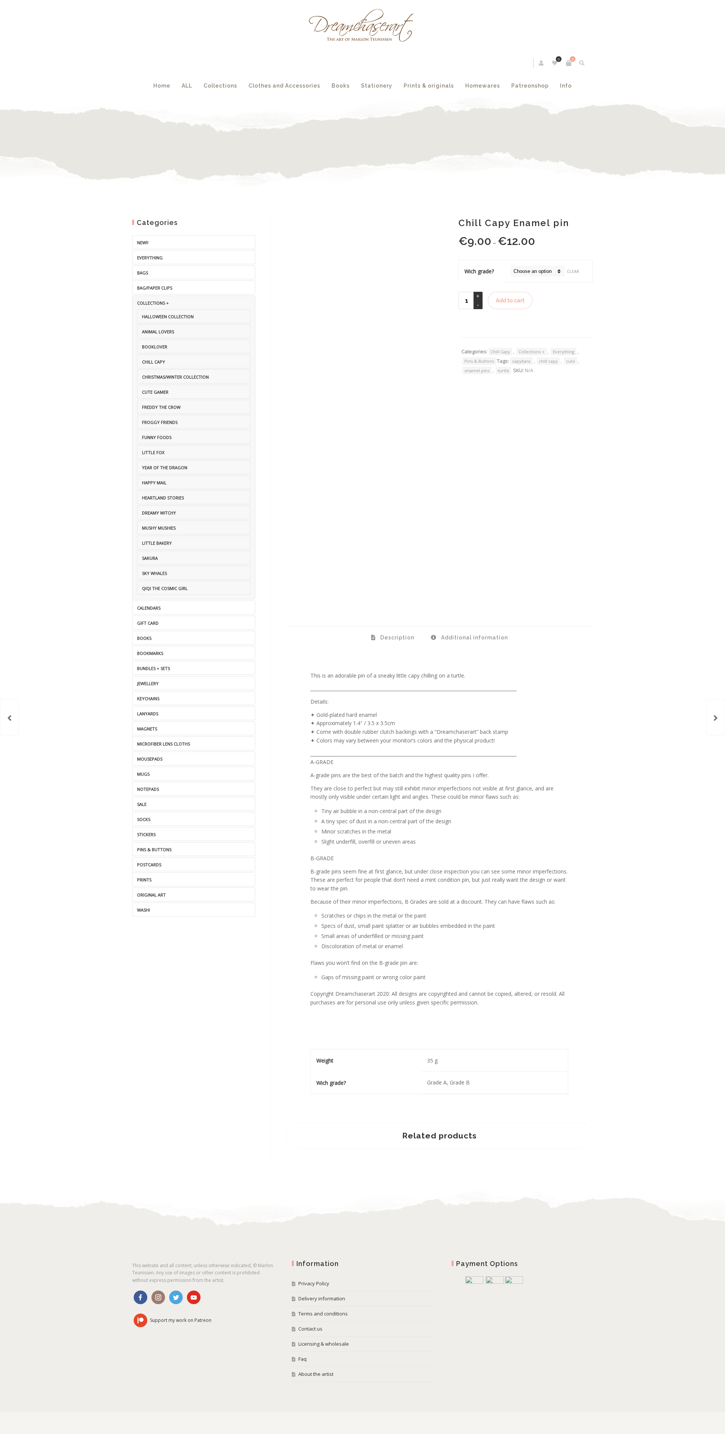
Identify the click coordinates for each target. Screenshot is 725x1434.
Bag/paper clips (154, 288)
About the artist (315, 1374)
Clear (573, 271)
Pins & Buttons (479, 361)
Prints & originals (429, 86)
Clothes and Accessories (284, 86)
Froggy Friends (159, 422)
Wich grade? (479, 271)
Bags (142, 273)
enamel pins (476, 370)
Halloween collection (168, 316)
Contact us (310, 1328)
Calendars (148, 608)
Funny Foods (156, 437)
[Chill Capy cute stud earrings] (715, 717)
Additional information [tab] (474, 638)
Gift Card (148, 623)
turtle (503, 370)
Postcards (149, 864)
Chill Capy (500, 351)
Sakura (150, 558)
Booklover (154, 347)
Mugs (143, 774)
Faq (302, 1358)
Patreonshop (530, 86)
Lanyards (147, 713)
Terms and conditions (323, 1313)
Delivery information (321, 1298)
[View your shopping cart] (568, 63)
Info (566, 86)
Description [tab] (396, 638)
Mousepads (149, 759)
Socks (143, 819)
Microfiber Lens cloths (163, 744)
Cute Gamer (155, 392)
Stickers (146, 834)
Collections (220, 86)
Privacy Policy (313, 1283)
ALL (187, 86)
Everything (563, 351)
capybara (521, 361)
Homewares (482, 86)
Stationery (376, 86)
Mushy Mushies (159, 528)
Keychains (148, 698)
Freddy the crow (161, 407)
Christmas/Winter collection (175, 377)
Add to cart (510, 300)
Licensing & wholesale (323, 1343)
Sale (142, 804)
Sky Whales (154, 573)
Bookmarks (150, 653)
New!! (142, 242)
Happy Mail (154, 482)
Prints (144, 880)
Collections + (531, 351)
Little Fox (153, 452)
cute (570, 361)
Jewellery (148, 683)
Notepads (148, 789)
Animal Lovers (158, 331)
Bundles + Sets (153, 668)
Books (341, 86)
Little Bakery (157, 543)
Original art (151, 895)
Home (161, 86)
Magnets (147, 729)
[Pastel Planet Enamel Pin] (9, 717)
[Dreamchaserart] (362, 26)
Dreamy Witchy (159, 513)
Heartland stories (163, 498)
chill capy (548, 361)
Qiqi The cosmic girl (165, 588)
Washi (143, 910)
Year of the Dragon (164, 467)
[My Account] (542, 63)
